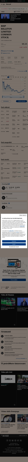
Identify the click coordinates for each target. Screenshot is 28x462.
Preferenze (14, 241)
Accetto (14, 244)
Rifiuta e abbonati (23, 215)
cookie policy (11, 230)
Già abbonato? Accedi (14, 246)
